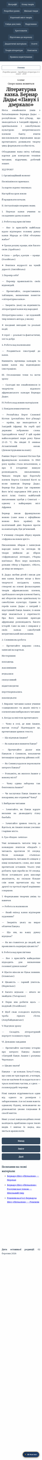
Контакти (32, 50)
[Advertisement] (21, 1227)
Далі (21, 1156)
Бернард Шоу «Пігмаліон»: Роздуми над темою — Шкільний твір (22, 1189)
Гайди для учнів (13, 24)
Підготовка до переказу (21, 37)
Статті (34, 44)
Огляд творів (28, 4)
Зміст (21, 1148)
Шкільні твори (31, 11)
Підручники (31, 24)
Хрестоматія (21, 31)
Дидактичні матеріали (15, 44)
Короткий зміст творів (21, 17)
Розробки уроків (11, 11)
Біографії (12, 4)
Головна (21, 68)
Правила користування (21, 57)
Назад (21, 1141)
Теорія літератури (14, 50)
